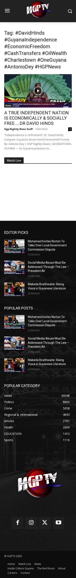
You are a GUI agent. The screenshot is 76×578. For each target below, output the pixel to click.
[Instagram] (31, 523)
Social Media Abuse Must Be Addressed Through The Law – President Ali (48, 267)
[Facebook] (17, 523)
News (8, 105)
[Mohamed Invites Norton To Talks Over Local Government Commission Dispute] (14, 246)
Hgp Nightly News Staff (18, 129)
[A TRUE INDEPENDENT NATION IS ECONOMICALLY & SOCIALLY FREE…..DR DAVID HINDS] (38, 91)
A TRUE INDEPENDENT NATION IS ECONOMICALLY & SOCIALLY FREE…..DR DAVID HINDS (36, 118)
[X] (45, 523)
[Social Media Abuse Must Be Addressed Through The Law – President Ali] (14, 268)
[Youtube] (58, 523)
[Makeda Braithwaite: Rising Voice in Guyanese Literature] (14, 289)
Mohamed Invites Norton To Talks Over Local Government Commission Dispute (47, 245)
